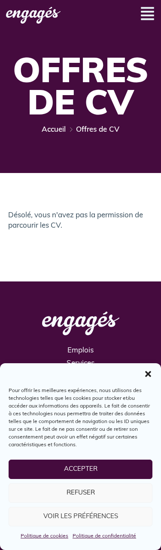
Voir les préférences (80, 516)
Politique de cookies (44, 536)
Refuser (81, 493)
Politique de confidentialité (104, 536)
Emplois (80, 350)
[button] (148, 374)
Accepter (80, 469)
